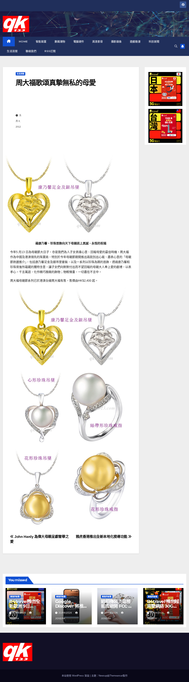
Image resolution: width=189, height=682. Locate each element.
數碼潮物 (60, 41)
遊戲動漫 (135, 41)
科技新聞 (154, 41)
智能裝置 (41, 41)
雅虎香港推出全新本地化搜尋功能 (102, 537)
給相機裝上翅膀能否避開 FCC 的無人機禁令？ (116, 606)
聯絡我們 (31, 51)
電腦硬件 (78, 41)
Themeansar (116, 675)
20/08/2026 (111, 612)
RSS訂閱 (50, 51)
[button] (175, 46)
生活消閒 (12, 51)
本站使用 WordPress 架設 (76, 675)
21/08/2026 (66, 612)
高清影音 (97, 41)
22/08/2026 (20, 612)
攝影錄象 (116, 41)
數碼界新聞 (15, 597)
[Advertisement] (74, 121)
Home (23, 41)
